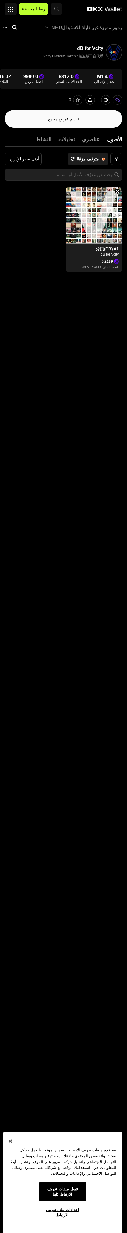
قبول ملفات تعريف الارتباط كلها (62, 1191)
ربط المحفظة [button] (33, 9)
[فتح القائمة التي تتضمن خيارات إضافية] (11, 7)
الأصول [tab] (114, 139)
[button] (56, 9)
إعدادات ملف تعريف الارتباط (62, 1212)
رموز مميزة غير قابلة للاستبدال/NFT (86, 27)
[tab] (91, 139)
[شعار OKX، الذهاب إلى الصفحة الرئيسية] (104, 9)
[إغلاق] (10, 1141)
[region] (62, 1182)
